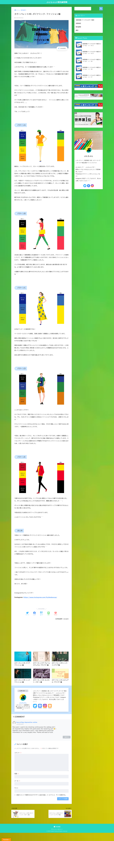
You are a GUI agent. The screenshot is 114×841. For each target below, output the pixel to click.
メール (17, 780)
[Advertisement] (41, 635)
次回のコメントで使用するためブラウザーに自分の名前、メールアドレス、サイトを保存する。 (41, 795)
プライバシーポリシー (57, 829)
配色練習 (66, 619)
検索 (101, 8)
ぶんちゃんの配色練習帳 (57, 2)
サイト (16, 788)
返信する (67, 737)
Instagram (45, 708)
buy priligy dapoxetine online (26, 722)
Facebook (40, 708)
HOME (57, 827)
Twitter (35, 708)
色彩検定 (78, 23)
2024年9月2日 (19, 724)
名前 (16, 773)
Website (49, 708)
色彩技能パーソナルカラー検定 (85, 20)
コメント (17, 752)
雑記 (77, 30)
